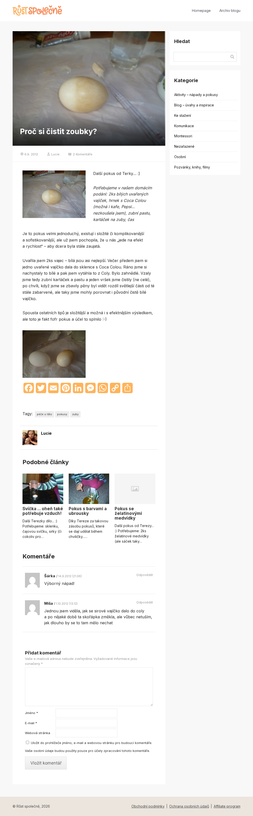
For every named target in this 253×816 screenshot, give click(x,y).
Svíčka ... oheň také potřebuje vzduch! (42, 511)
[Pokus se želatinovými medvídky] (135, 489)
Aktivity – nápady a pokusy (196, 95)
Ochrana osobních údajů (189, 806)
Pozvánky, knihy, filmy (192, 167)
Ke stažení (182, 115)
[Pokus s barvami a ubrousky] (89, 489)
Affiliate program (227, 806)
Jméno (31, 713)
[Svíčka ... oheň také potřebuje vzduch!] (42, 489)
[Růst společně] (37, 10)
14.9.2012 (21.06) (70, 576)
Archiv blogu (229, 10)
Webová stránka (37, 733)
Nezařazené (184, 146)
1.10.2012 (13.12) (67, 603)
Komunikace (184, 126)
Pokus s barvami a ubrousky (88, 511)
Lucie (55, 154)
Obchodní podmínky (148, 806)
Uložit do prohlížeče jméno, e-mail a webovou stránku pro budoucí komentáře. (91, 743)
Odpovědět (144, 575)
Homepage (201, 10)
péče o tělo (44, 414)
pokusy (62, 414)
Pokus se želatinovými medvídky (128, 513)
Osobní (180, 157)
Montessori (183, 136)
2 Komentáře (82, 154)
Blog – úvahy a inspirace (194, 105)
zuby (75, 414)
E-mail (31, 723)
